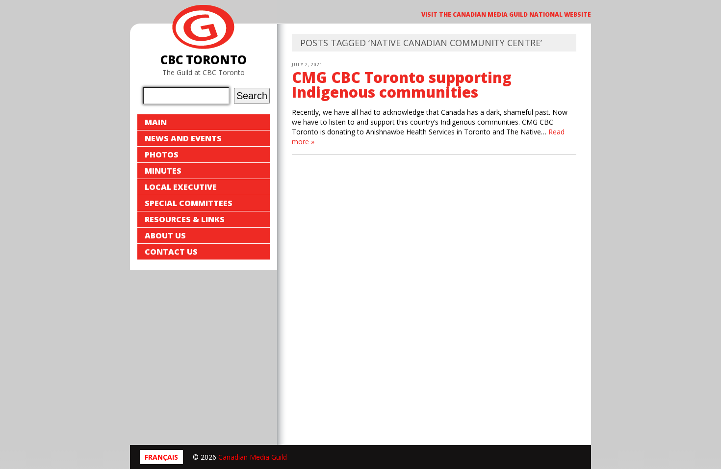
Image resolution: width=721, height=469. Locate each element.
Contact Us (171, 251)
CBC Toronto (203, 60)
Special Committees (188, 203)
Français (161, 457)
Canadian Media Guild (252, 457)
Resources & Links (185, 219)
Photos (162, 154)
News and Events (183, 138)
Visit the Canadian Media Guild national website (506, 14)
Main (156, 122)
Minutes (163, 170)
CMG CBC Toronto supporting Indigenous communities (402, 84)
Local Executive (181, 187)
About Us (165, 235)
